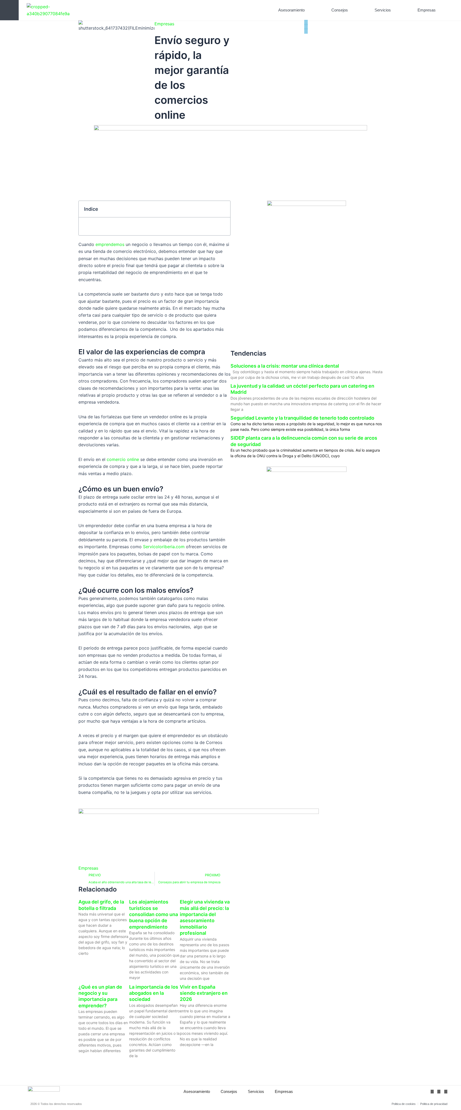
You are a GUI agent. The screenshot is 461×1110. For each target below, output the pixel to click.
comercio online (122, 459)
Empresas (427, 10)
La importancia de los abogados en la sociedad (153, 993)
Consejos (339, 10)
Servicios (383, 10)
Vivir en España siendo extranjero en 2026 (204, 993)
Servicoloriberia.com (164, 546)
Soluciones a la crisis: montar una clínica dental (284, 366)
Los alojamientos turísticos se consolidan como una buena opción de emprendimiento (153, 914)
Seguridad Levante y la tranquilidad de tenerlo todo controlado (302, 418)
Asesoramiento (291, 10)
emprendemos (110, 244)
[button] (449, 10)
